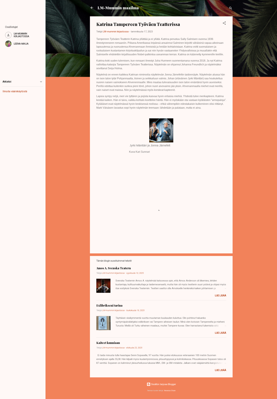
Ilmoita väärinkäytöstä (15, 91)
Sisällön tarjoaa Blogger (163, 384)
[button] (224, 23)
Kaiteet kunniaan (108, 343)
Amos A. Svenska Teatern (113, 268)
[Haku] (231, 9)
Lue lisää (220, 295)
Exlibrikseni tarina (109, 305)
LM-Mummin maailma (118, 7)
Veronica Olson (170, 391)
